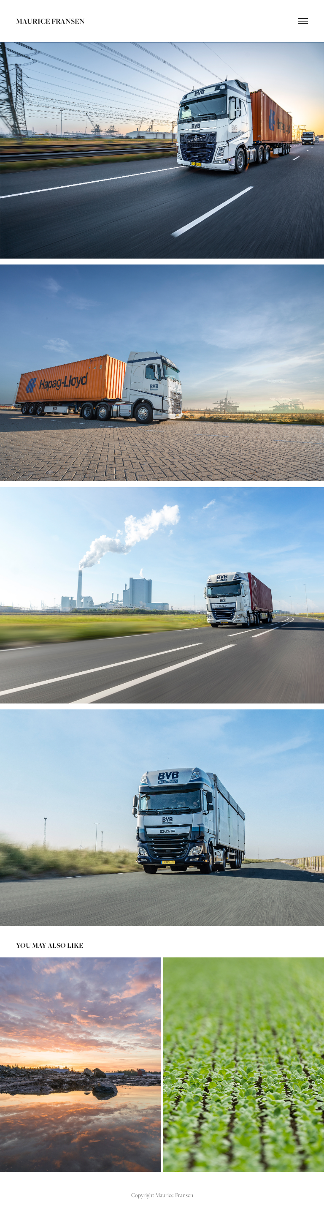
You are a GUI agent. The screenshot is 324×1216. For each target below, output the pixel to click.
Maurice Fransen (50, 21)
